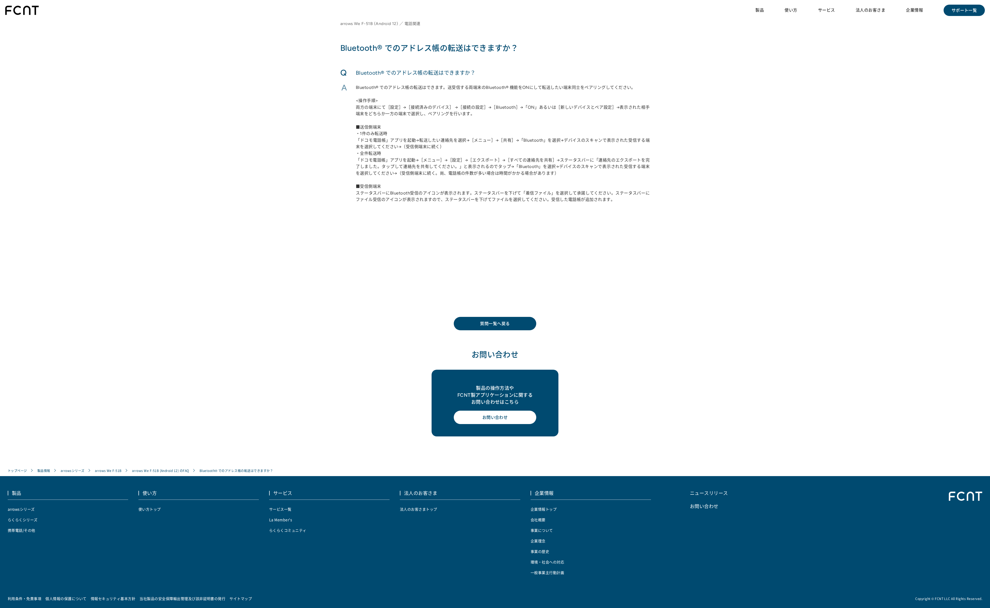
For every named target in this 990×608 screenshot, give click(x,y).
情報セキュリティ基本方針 (113, 598)
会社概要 (538, 519)
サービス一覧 (280, 509)
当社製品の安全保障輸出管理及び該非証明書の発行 (182, 598)
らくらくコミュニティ (288, 530)
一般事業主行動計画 (547, 572)
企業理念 (538, 540)
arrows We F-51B (108, 470)
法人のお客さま (870, 10)
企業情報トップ (544, 509)
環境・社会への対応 (547, 561)
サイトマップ (240, 598)
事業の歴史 (540, 551)
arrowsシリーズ (73, 470)
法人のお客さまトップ (418, 509)
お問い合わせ (495, 417)
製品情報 (43, 470)
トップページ (17, 470)
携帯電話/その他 (21, 530)
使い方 (791, 10)
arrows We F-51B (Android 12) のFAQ (160, 470)
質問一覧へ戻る (495, 323)
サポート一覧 (964, 10)
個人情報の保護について (65, 598)
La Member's (280, 519)
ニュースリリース (709, 492)
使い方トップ (149, 509)
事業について (542, 530)
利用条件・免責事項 (24, 598)
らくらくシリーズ (23, 519)
